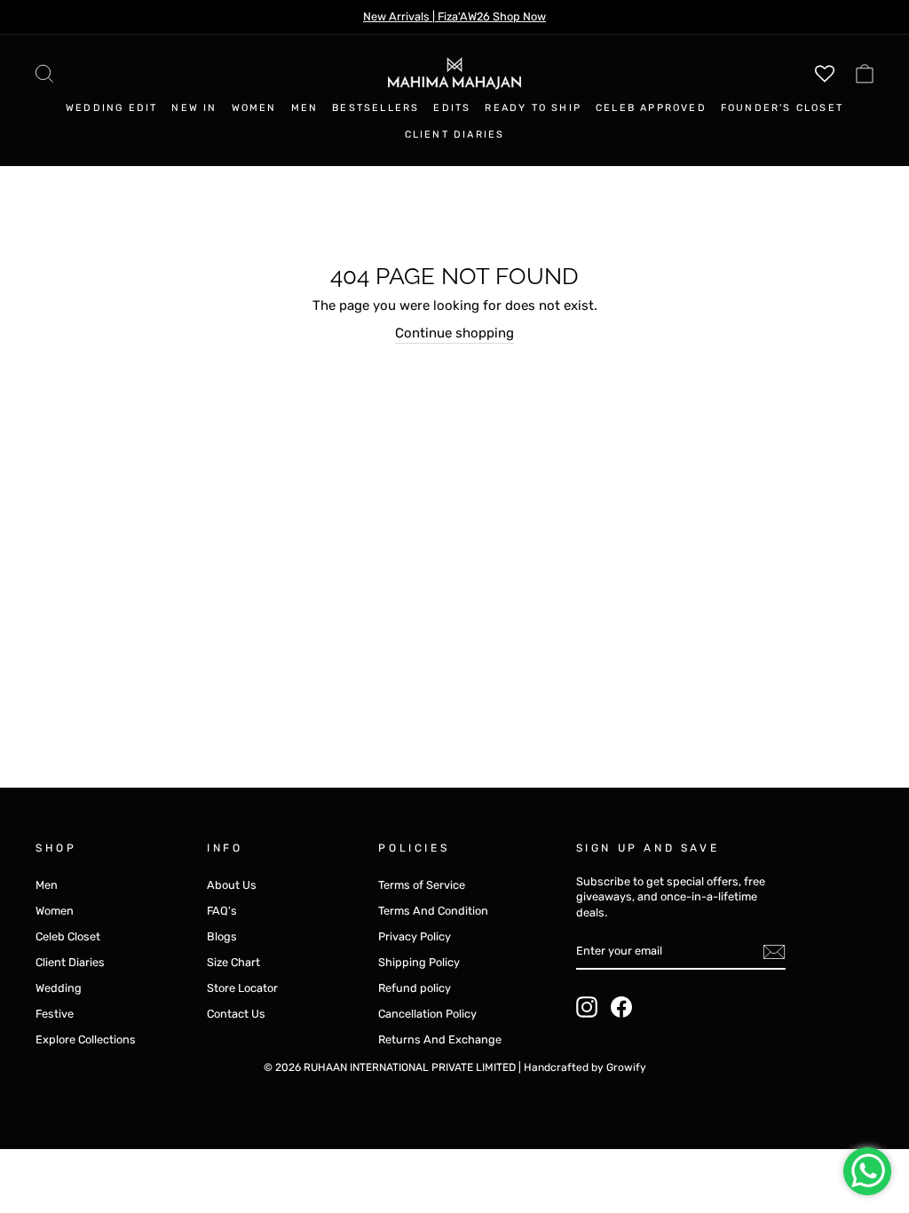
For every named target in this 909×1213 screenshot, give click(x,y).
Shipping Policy (419, 962)
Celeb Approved (651, 108)
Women (254, 108)
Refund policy (414, 988)
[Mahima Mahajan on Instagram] (586, 1007)
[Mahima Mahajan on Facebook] (621, 1007)
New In (194, 108)
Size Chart (233, 962)
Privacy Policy (414, 936)
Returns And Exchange (440, 1039)
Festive (55, 1013)
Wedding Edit (111, 108)
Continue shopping (454, 333)
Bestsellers (375, 108)
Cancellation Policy (427, 1013)
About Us (232, 885)
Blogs (222, 936)
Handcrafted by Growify (585, 1067)
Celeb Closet (68, 936)
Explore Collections (86, 1039)
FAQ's (222, 910)
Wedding (59, 988)
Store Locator (242, 988)
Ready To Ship (533, 108)
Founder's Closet (782, 108)
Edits (451, 108)
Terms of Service (421, 885)
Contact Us (236, 1013)
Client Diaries (455, 134)
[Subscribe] (774, 952)
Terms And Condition (433, 910)
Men (305, 108)
